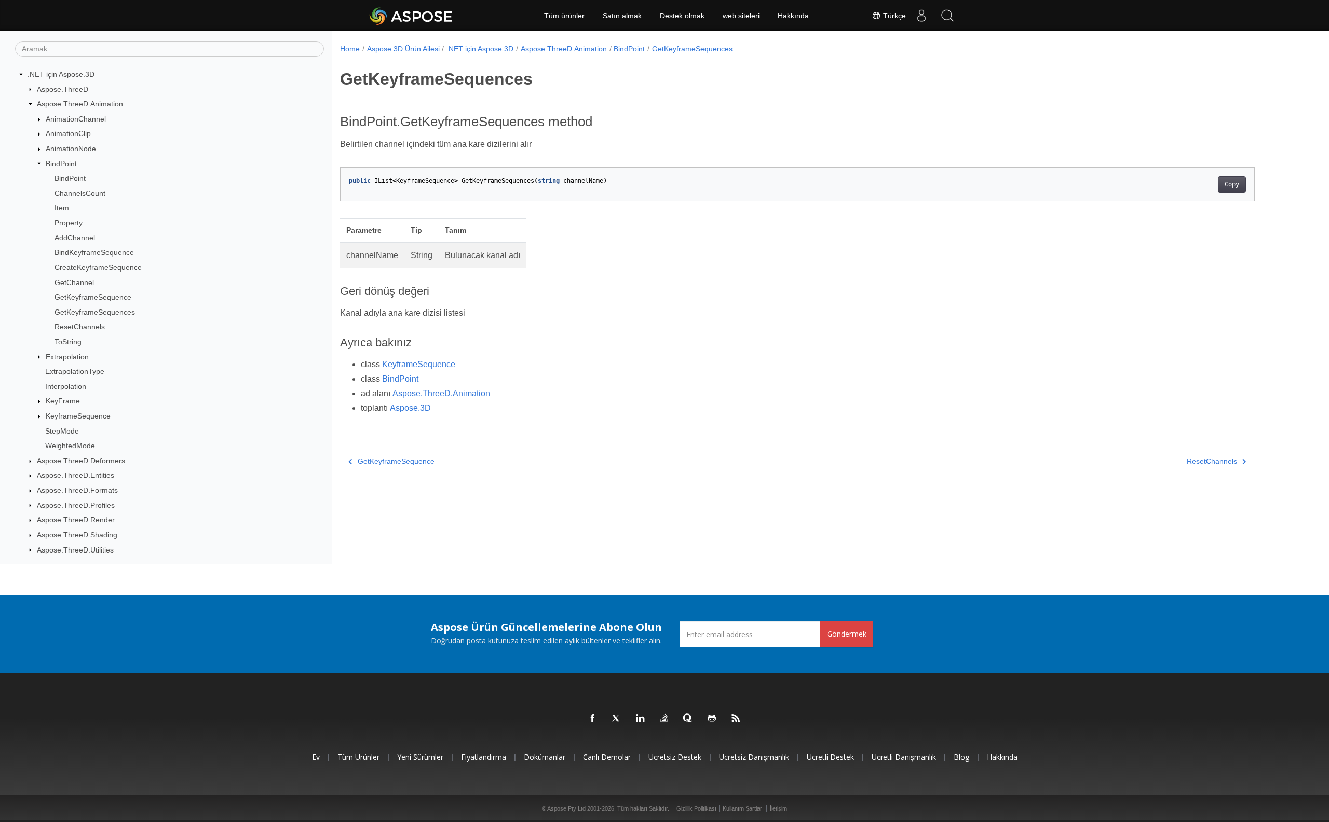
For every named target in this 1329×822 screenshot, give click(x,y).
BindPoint (61, 163)
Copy (1232, 184)
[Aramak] (947, 15)
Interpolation (65, 386)
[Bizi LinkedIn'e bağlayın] (640, 718)
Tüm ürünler (564, 15)
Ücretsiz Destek (674, 757)
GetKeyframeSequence (93, 297)
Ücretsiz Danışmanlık (754, 757)
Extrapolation (67, 357)
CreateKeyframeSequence (98, 267)
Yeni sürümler (420, 757)
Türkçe (893, 15)
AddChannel (75, 238)
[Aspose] (411, 16)
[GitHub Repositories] (712, 718)
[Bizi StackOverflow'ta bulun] (664, 718)
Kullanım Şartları (743, 808)
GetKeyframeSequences (95, 312)
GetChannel (74, 282)
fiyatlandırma (483, 757)
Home (350, 49)
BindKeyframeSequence (94, 252)
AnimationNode (71, 148)
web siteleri (741, 15)
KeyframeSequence (78, 416)
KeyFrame (63, 401)
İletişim (778, 808)
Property (69, 223)
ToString (68, 342)
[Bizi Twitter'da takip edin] (616, 718)
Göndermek (846, 634)
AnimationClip (68, 133)
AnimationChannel (76, 119)
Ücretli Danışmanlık (904, 757)
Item (62, 208)
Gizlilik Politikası (696, 808)
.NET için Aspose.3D (61, 74)
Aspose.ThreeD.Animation (80, 104)
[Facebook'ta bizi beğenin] (593, 718)
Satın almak (622, 15)
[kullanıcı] (921, 15)
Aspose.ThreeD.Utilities (75, 550)
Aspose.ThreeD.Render (76, 520)
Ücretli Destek (830, 757)
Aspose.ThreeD (62, 89)
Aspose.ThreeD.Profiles (76, 505)
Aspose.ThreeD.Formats (77, 490)
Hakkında (793, 15)
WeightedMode (70, 445)
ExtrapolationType (74, 371)
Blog (961, 757)
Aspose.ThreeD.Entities (75, 475)
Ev (316, 757)
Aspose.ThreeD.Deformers (81, 460)
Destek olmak (682, 15)
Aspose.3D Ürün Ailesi (403, 49)
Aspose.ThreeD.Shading (77, 535)
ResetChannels (80, 326)
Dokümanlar (544, 757)
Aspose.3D (410, 407)
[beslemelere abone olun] (736, 718)
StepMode (62, 431)
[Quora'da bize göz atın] (688, 718)
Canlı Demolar (607, 757)
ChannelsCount (80, 193)
